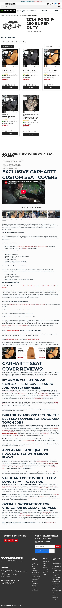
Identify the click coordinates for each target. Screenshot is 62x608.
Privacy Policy (36, 576)
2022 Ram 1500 (45, 433)
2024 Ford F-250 (44, 496)
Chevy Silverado (54, 472)
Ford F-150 (56, 494)
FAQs (44, 574)
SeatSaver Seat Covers (15, 304)
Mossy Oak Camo (42, 246)
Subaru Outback (32, 498)
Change (44, 11)
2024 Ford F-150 (22, 393)
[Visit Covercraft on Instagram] (5, 540)
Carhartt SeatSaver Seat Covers (32, 286)
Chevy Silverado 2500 (17, 466)
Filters (7, 46)
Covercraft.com (50, 522)
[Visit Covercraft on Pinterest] (9, 540)
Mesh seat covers (23, 325)
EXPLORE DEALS (38, 1)
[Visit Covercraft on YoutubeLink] (16, 540)
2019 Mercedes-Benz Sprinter (10, 486)
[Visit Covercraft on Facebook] (12, 540)
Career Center (36, 574)
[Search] (59, 6)
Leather (13, 325)
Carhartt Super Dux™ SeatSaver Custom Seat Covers (30, 71)
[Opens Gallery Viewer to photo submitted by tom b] (51, 214)
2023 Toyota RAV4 (24, 397)
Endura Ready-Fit (40, 304)
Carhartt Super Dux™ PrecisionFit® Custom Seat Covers (10, 117)
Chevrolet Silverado (17, 392)
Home (2, 15)
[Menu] (2, 3)
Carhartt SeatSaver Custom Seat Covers (8, 71)
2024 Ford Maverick (45, 395)
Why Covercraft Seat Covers (56, 590)
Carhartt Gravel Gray (30, 246)
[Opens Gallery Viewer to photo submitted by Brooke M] (43, 214)
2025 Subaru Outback (28, 440)
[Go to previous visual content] (4, 214)
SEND (58, 546)
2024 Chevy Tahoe (43, 393)
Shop (10, 87)
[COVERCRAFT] (10, 4)
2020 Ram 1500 (38, 398)
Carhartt (30, 219)
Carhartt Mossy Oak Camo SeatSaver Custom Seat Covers (30, 118)
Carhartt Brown (21, 246)
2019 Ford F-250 (17, 435)
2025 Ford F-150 (6, 392)
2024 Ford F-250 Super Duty (11, 15)
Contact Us (46, 561)
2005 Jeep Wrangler (41, 461)
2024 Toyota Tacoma (25, 514)
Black (24, 248)
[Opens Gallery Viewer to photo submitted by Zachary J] (28, 214)
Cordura (4, 325)
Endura (9, 325)
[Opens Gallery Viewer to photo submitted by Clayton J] (21, 214)
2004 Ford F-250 (43, 488)
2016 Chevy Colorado (15, 432)
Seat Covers (22, 15)
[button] (13, 41)
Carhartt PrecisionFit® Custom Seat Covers (50, 71)
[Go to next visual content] (58, 214)
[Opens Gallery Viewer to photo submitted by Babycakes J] (36, 214)
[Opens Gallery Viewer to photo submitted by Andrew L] (13, 214)
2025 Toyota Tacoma (24, 515)
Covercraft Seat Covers (12, 330)
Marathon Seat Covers (28, 304)
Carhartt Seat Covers (12, 339)
